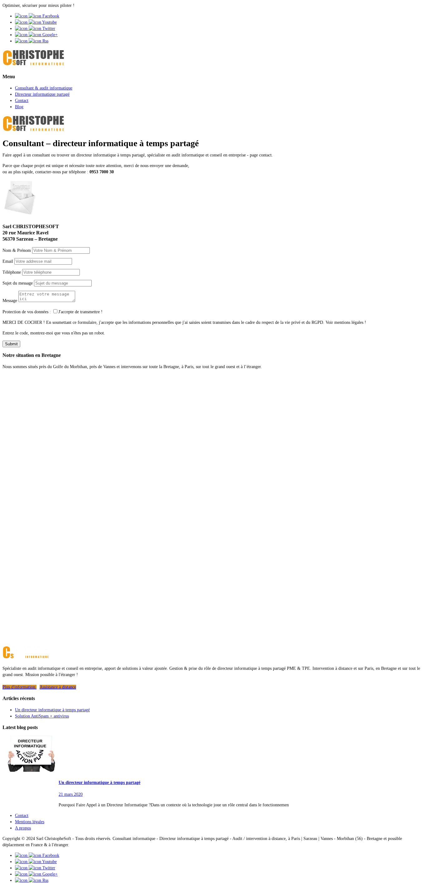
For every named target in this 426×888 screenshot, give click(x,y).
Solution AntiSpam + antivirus (42, 716)
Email (7, 261)
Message (9, 300)
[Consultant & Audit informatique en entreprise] (33, 65)
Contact (21, 100)
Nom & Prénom (16, 250)
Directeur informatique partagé (42, 94)
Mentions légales (29, 821)
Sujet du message (17, 283)
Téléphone (11, 272)
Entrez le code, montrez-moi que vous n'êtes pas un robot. (53, 333)
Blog (19, 106)
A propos (23, 828)
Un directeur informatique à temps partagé (52, 710)
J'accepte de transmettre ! (80, 312)
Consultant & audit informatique (43, 88)
